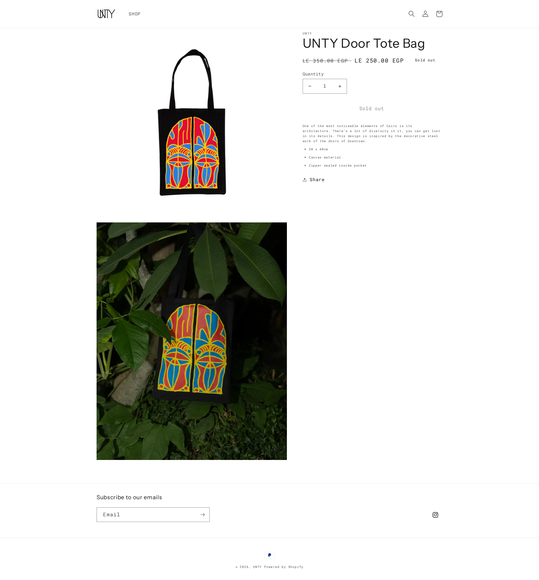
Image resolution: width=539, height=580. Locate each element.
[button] (412, 14)
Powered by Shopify (283, 567)
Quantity (313, 74)
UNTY (257, 567)
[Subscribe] (202, 514)
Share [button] (317, 179)
